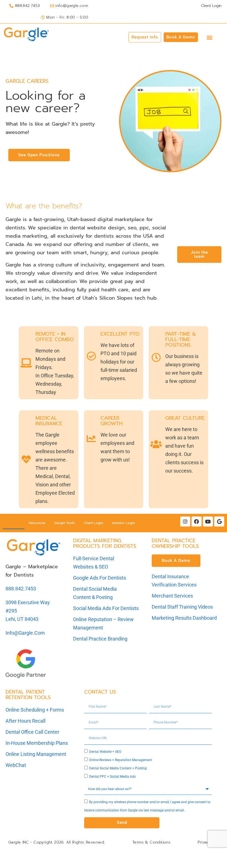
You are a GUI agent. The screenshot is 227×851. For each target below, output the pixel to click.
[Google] (219, 521)
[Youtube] (208, 521)
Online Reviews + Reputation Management (120, 760)
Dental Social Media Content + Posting (118, 768)
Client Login (93, 522)
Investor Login (123, 522)
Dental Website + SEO (105, 752)
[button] (209, 37)
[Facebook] (197, 521)
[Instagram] (185, 521)
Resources (37, 522)
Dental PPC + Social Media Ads (112, 777)
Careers (13, 522)
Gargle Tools (64, 522)
